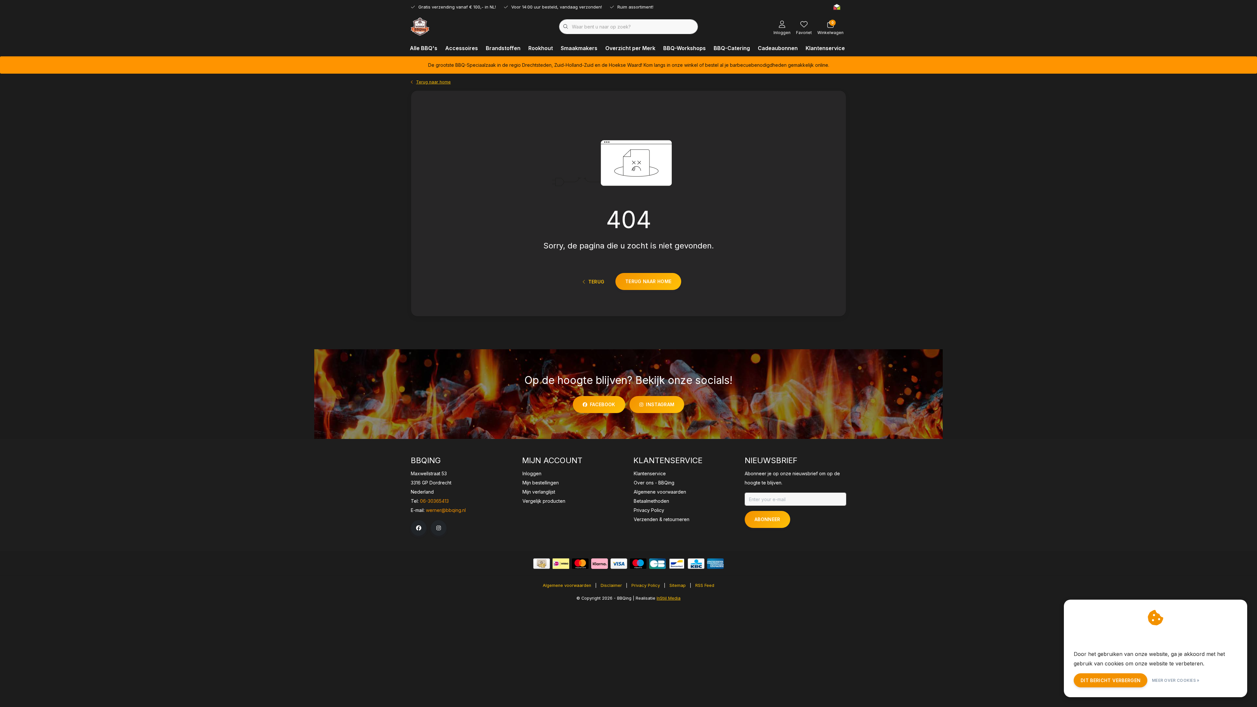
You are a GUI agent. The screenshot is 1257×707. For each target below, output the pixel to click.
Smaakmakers (579, 48)
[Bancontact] (676, 563)
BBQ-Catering (732, 48)
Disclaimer (611, 585)
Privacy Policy (645, 585)
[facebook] (419, 528)
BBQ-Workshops (684, 48)
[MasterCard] (580, 563)
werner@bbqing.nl (446, 510)
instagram (660, 404)
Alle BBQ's (423, 48)
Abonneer (767, 519)
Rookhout (540, 48)
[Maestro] (638, 563)
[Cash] (541, 563)
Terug (596, 281)
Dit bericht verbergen (1110, 680)
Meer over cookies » (1176, 680)
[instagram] (438, 528)
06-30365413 (434, 501)
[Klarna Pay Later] (599, 563)
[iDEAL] (561, 563)
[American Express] (715, 563)
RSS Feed (704, 585)
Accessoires (461, 48)
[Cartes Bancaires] (657, 563)
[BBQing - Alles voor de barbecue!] (420, 26)
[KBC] (696, 563)
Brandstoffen (503, 48)
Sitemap (677, 585)
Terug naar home (648, 281)
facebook (602, 404)
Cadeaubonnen (778, 48)
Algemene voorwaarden (567, 585)
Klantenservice (825, 48)
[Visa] (618, 563)
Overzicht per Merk (630, 48)
